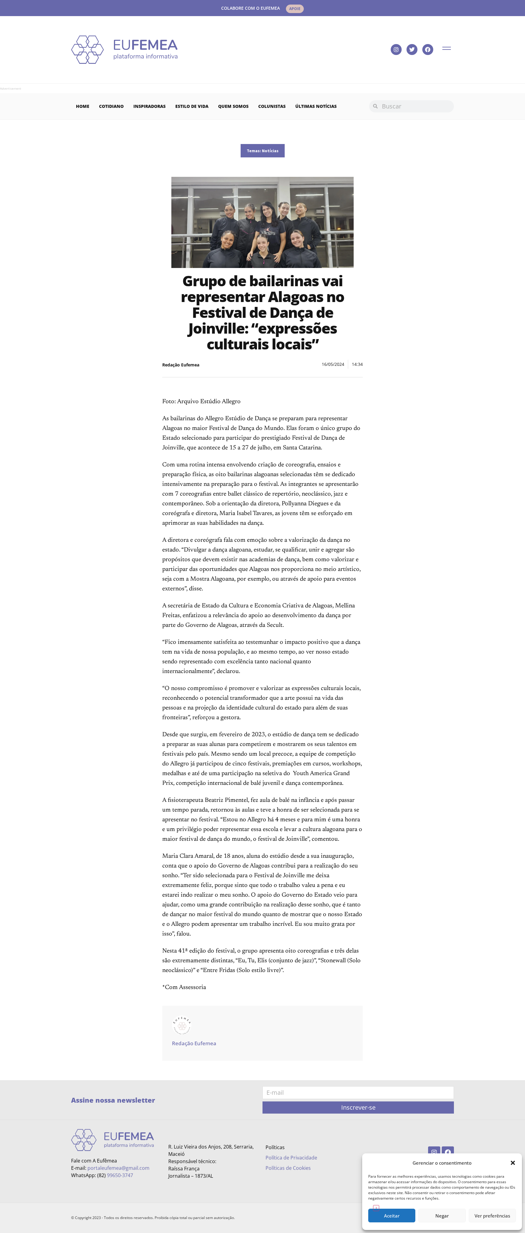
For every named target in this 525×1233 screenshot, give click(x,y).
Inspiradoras (149, 106)
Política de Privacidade (291, 1157)
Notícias (270, 150)
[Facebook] (427, 49)
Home (82, 106)
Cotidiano (111, 106)
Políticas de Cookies (288, 1168)
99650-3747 (120, 1175)
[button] (513, 1163)
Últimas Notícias (316, 106)
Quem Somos (233, 106)
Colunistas (272, 106)
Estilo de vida (191, 106)
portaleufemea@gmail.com (118, 1168)
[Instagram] (396, 49)
